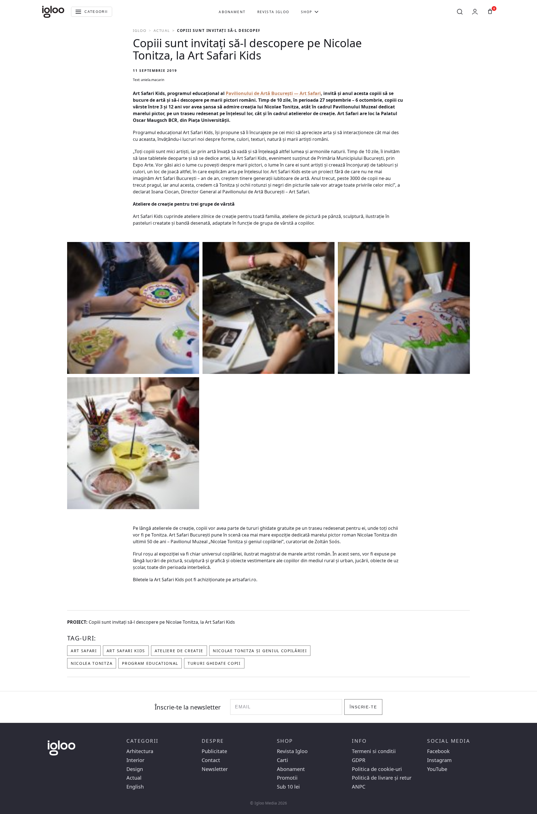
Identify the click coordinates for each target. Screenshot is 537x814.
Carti (282, 760)
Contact (211, 760)
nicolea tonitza (91, 663)
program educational (150, 663)
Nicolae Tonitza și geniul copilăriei (260, 650)
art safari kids (126, 650)
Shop (306, 12)
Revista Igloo (273, 12)
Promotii (287, 778)
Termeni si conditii (374, 751)
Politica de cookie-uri (377, 769)
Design (134, 769)
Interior (135, 760)
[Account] (475, 12)
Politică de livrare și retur (381, 778)
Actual (162, 30)
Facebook (438, 751)
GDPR (358, 760)
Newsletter (215, 769)
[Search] (460, 12)
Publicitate (214, 751)
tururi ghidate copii (214, 663)
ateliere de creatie (179, 650)
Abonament (232, 12)
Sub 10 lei (288, 787)
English (135, 787)
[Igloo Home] (53, 11)
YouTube (437, 769)
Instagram (439, 760)
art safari (84, 650)
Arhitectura (139, 751)
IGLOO (140, 30)
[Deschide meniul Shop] (316, 11)
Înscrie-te (363, 707)
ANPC (358, 787)
